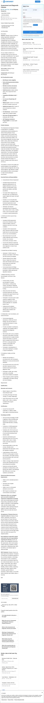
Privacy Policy (36, 35)
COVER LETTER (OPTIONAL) (27, 26)
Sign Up (38, 1)
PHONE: (24, 17)
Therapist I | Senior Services (8, 682)
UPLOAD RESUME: (30, 24)
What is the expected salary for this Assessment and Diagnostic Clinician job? (8, 647)
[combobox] (25, 17)
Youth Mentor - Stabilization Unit (9, 677)
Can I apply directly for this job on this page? (9, 616)
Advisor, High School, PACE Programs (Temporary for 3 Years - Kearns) (10, 668)
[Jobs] (8, 1)
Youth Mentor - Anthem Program (30, 64)
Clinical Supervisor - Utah (28, 42)
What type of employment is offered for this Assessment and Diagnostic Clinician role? (9, 634)
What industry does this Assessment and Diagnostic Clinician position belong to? (8, 640)
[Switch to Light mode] (42, 2)
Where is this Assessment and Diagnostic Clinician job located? (9, 628)
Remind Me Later (15, 598)
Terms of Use (30, 35)
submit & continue (33, 32)
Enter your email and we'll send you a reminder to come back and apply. (9, 595)
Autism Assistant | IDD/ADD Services (31, 69)
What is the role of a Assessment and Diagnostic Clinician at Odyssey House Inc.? (9, 622)
